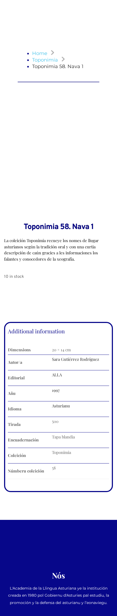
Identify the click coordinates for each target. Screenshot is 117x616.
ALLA (57, 374)
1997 (56, 390)
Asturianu (61, 405)
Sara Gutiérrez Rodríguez (75, 359)
